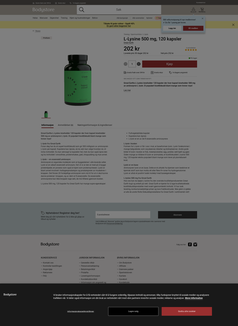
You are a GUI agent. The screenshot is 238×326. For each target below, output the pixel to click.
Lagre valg (133, 311)
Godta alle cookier (187, 311)
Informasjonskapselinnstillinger (80, 311)
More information (194, 298)
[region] (119, 304)
